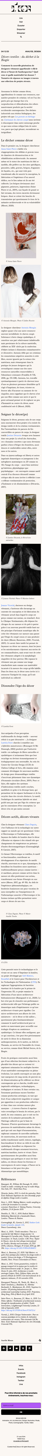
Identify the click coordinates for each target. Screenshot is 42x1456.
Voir (21, 22)
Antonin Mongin (28, 327)
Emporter (21, 29)
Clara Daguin (30, 824)
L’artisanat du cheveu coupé (16, 119)
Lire (21, 18)
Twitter (21, 1380)
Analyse (29, 51)
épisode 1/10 (20, 1223)
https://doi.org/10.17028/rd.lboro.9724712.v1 (18, 1310)
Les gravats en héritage (25, 116)
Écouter (21, 25)
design (37, 51)
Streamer (21, 33)
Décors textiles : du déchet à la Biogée (20, 58)
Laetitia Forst (7, 742)
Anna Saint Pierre (9, 149)
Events (21, 1369)
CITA (34, 982)
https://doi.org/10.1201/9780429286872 (20, 1248)
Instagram (21, 1376)
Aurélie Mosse (7, 1340)
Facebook (21, 1373)
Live (21, 1384)
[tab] (21, 1341)
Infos (21, 1365)
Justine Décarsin (14, 435)
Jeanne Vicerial (7, 605)
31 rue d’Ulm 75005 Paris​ (21, 1438)
